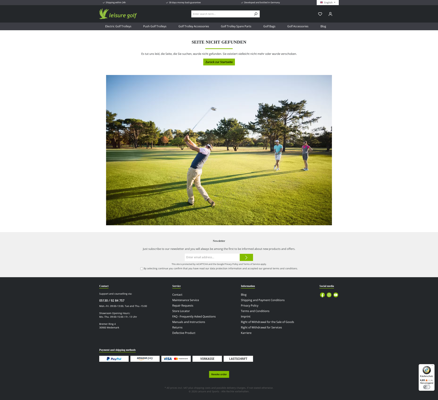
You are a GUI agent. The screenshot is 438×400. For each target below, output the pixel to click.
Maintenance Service (185, 300)
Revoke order (219, 374)
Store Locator (181, 311)
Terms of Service (251, 264)
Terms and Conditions (255, 311)
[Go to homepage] (118, 14)
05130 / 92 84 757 (111, 300)
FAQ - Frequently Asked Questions (194, 316)
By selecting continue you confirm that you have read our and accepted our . (221, 268)
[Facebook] (322, 295)
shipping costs (202, 387)
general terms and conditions (280, 268)
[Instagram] (329, 295)
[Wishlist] (320, 13)
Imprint (245, 316)
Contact (177, 294)
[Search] (256, 13)
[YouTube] (336, 295)
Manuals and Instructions (188, 322)
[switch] (426, 387)
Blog (244, 294)
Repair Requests (182, 305)
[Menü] (432, 366)
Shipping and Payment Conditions (263, 300)
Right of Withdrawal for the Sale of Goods (267, 322)
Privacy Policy (231, 264)
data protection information (226, 268)
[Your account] (330, 13)
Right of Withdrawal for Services (261, 327)
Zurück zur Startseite (219, 62)
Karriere (246, 333)
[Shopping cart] (337, 12)
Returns (177, 327)
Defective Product (183, 333)
